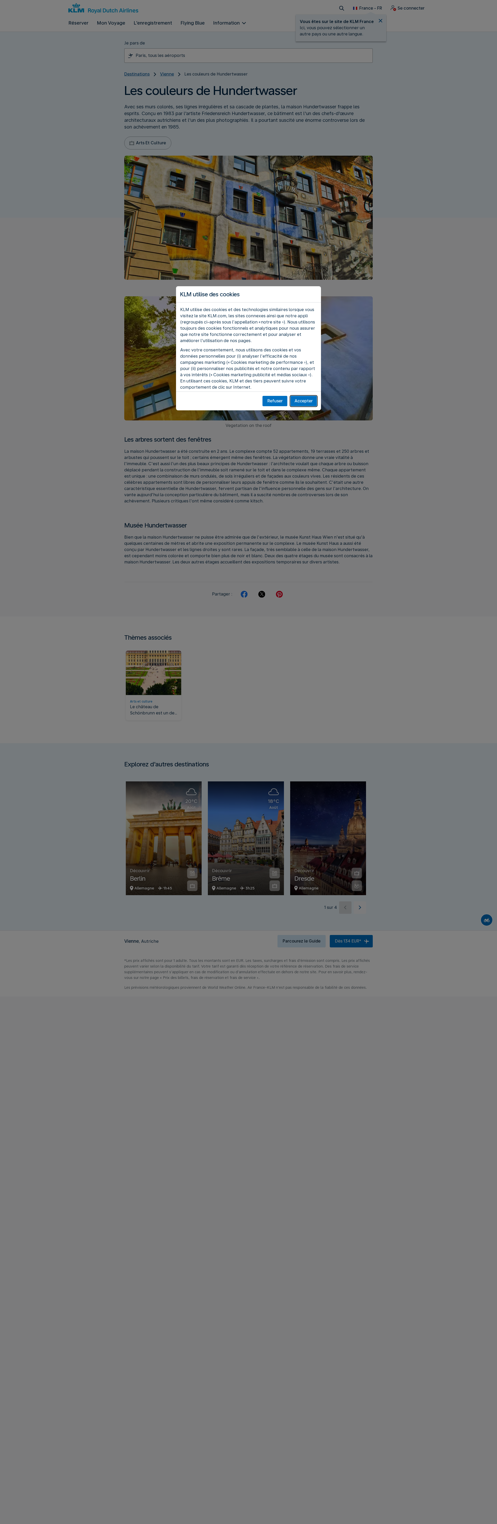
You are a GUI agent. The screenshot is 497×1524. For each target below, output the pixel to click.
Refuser (275, 400)
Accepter (304, 400)
